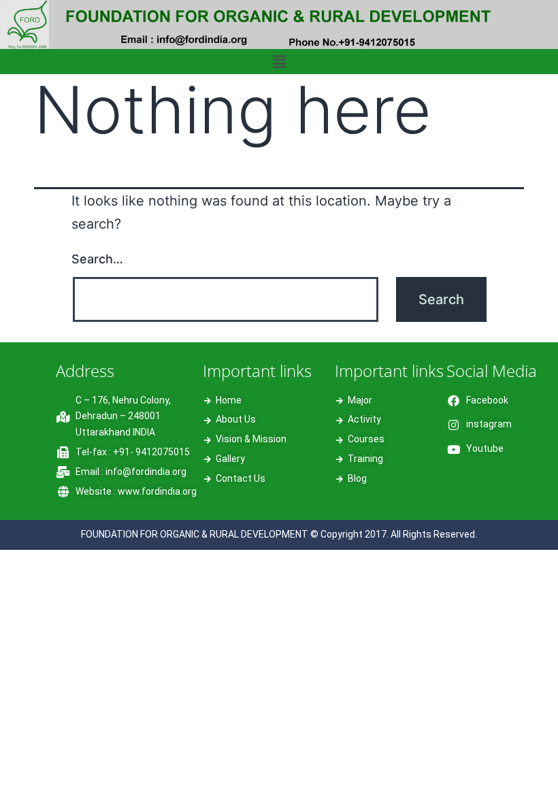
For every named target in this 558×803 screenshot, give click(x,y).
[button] (279, 61)
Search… (97, 259)
